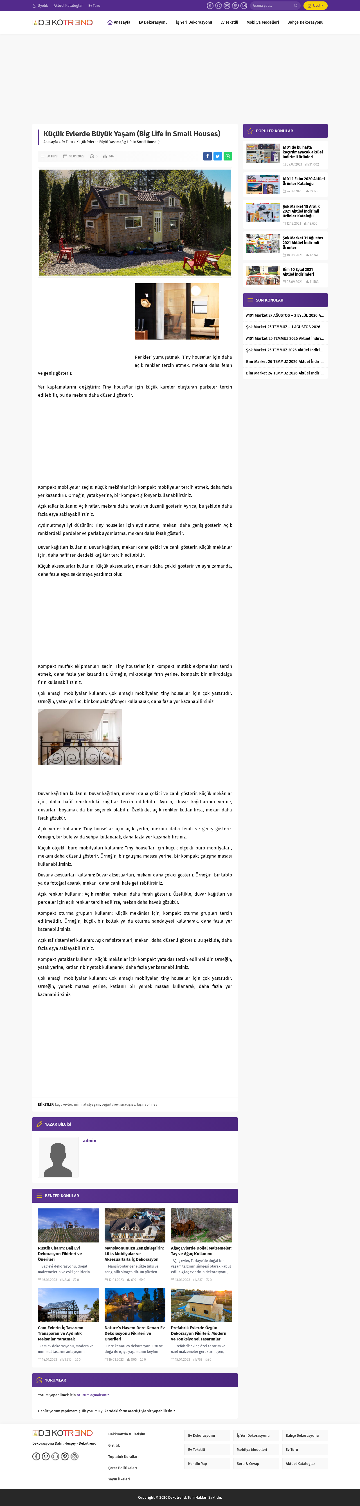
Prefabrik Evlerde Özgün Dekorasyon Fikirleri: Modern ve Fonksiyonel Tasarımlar (198, 1333)
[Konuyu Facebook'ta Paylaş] (207, 156)
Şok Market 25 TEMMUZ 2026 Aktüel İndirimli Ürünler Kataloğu (285, 350)
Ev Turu (67, 142)
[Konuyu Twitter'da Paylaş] (217, 156)
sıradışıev (127, 1104)
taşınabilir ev (147, 1104)
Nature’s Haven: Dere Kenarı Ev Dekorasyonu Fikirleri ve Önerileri (135, 1333)
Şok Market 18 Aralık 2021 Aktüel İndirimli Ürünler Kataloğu (301, 211)
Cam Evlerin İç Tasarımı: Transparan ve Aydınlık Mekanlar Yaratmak (60, 1333)
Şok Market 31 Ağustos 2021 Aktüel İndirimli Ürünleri (303, 243)
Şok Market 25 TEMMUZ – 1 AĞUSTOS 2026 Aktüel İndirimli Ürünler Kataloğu (285, 327)
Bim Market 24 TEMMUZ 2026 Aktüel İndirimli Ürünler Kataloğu (285, 373)
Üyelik (318, 5)
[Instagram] (243, 5)
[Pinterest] (235, 5)
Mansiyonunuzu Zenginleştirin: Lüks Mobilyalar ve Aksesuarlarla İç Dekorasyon (134, 1254)
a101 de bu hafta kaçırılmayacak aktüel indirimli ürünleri (303, 152)
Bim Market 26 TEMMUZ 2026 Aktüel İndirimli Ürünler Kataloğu (285, 361)
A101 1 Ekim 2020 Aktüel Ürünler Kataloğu (304, 181)
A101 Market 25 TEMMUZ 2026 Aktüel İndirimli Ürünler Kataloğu (285, 338)
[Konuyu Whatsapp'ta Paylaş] (228, 156)
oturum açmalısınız (93, 1395)
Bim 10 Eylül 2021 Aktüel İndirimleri (298, 272)
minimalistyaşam (87, 1104)
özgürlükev (110, 1104)
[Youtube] (227, 5)
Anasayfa (51, 142)
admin (89, 1141)
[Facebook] (210, 5)
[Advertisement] (180, 76)
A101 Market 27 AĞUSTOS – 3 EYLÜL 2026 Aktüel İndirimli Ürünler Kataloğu (285, 315)
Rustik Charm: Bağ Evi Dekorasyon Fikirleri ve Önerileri (60, 1254)
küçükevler (63, 1104)
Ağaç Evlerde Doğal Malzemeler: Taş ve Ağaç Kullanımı (201, 1251)
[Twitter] (218, 5)
